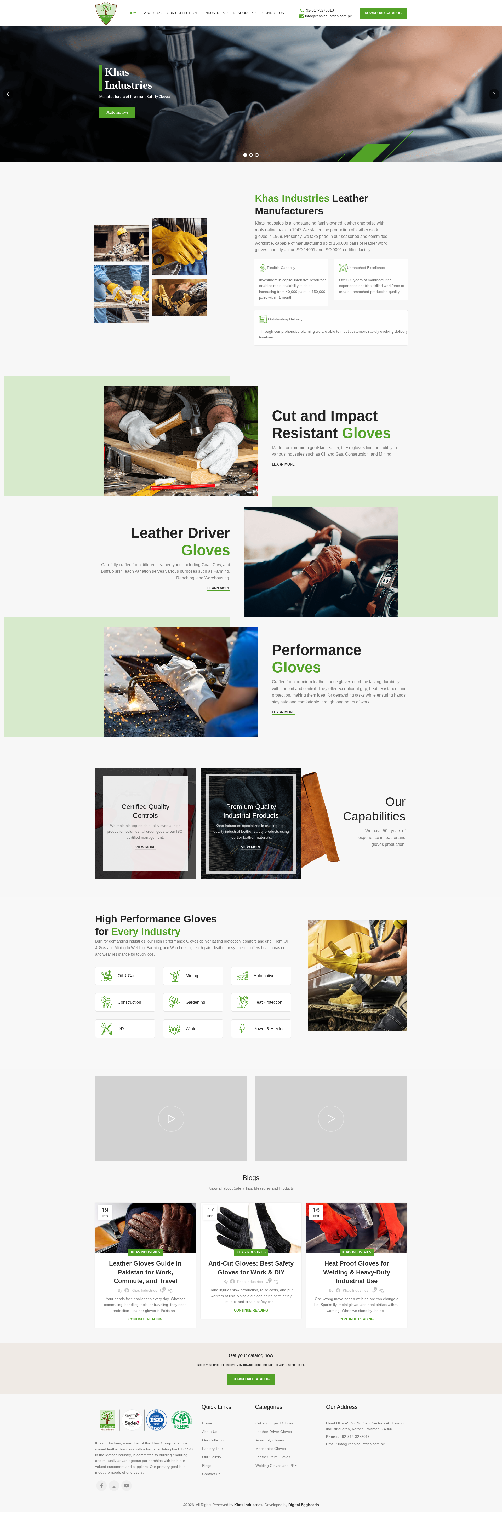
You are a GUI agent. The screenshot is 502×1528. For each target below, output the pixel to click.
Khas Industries (145, 1252)
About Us (209, 1431)
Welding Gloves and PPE (276, 1465)
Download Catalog (383, 13)
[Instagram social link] (114, 1485)
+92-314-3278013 (319, 10)
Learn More (283, 464)
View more (145, 847)
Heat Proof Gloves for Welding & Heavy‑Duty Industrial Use (356, 1272)
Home (207, 1423)
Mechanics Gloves (270, 1448)
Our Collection (214, 1440)
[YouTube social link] (126, 1485)
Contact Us (211, 1474)
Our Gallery (211, 1457)
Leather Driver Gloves (273, 1431)
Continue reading (145, 1319)
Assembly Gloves (269, 1440)
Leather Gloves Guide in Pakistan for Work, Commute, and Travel (145, 1272)
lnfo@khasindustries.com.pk (328, 16)
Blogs (206, 1465)
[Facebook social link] (101, 1485)
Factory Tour (212, 1448)
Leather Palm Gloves (272, 1457)
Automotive (117, 112)
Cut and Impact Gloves (274, 1423)
